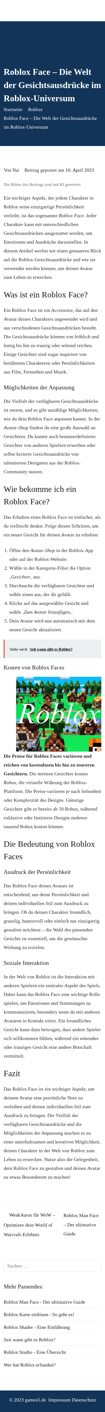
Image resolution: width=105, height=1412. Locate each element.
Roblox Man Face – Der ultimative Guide (81, 1225)
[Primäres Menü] (95, 10)
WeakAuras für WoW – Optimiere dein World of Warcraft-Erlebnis (29, 1224)
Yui (15, 170)
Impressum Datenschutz (72, 1399)
